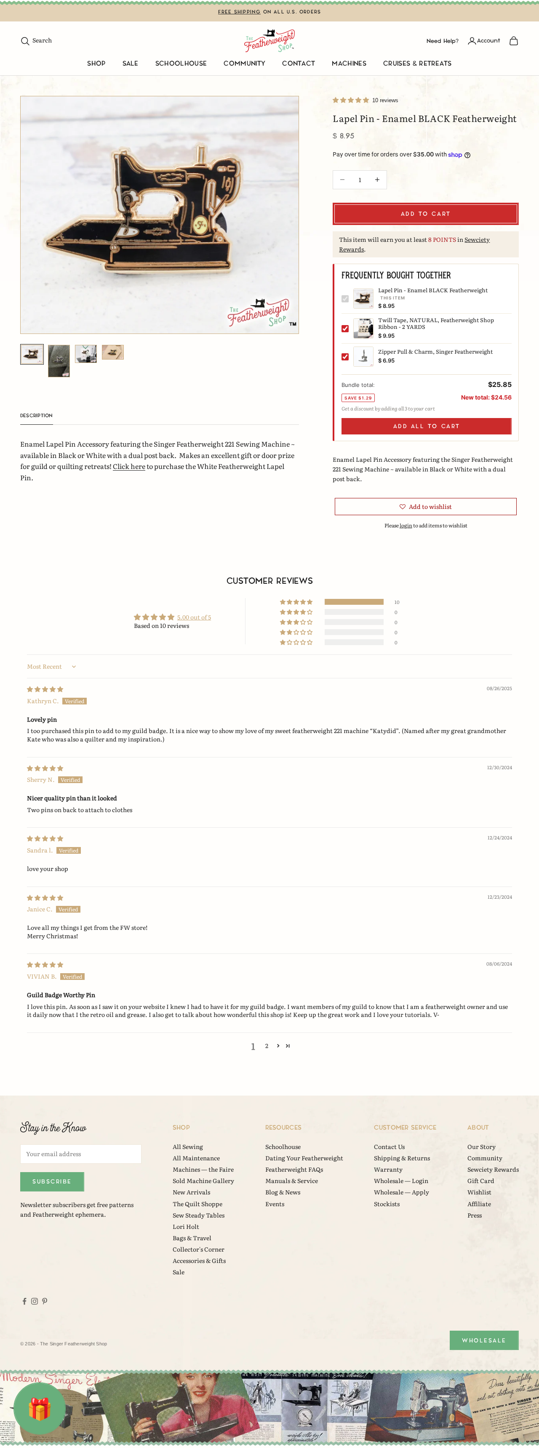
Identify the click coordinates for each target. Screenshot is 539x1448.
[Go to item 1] (32, 354)
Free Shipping (239, 12)
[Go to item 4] (113, 352)
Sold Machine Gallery (203, 1180)
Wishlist (479, 1192)
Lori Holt (186, 1226)
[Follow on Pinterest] (44, 1301)
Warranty (388, 1169)
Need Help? (443, 40)
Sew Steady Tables (198, 1215)
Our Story (481, 1146)
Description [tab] (36, 415)
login (406, 525)
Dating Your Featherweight (304, 1158)
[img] (45, 689)
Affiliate (479, 1203)
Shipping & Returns (402, 1158)
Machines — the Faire (203, 1169)
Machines (349, 64)
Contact (298, 64)
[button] (351, 99)
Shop (96, 64)
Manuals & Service (291, 1180)
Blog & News (282, 1192)
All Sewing (188, 1146)
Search (36, 40)
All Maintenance (196, 1158)
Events (274, 1203)
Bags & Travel (192, 1238)
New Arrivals (191, 1192)
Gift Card (480, 1180)
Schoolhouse (181, 64)
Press (474, 1215)
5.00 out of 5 (194, 617)
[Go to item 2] (59, 361)
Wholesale (484, 1340)
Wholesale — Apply (401, 1192)
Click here (129, 466)
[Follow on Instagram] (34, 1301)
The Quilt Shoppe (197, 1203)
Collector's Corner (198, 1249)
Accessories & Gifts (199, 1260)
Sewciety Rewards (493, 1169)
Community (244, 64)
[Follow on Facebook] (24, 1301)
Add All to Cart (426, 426)
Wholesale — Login (401, 1180)
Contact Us (389, 1146)
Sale (131, 64)
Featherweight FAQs (294, 1169)
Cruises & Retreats (417, 64)
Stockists (387, 1203)
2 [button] (266, 1045)
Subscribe (52, 1181)
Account (488, 40)
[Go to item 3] (86, 354)
